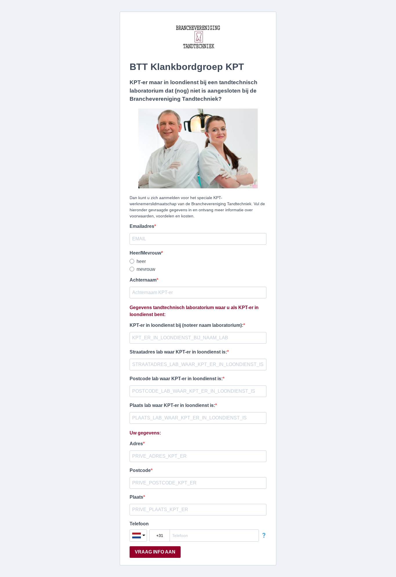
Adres (136, 443)
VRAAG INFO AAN (155, 551)
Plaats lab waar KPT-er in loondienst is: (172, 405)
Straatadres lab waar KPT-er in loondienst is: (178, 351)
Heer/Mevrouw (145, 252)
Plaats (136, 497)
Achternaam (143, 279)
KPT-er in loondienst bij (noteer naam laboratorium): (186, 325)
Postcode (140, 470)
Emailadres (142, 226)
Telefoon (139, 523)
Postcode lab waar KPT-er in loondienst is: (176, 378)
